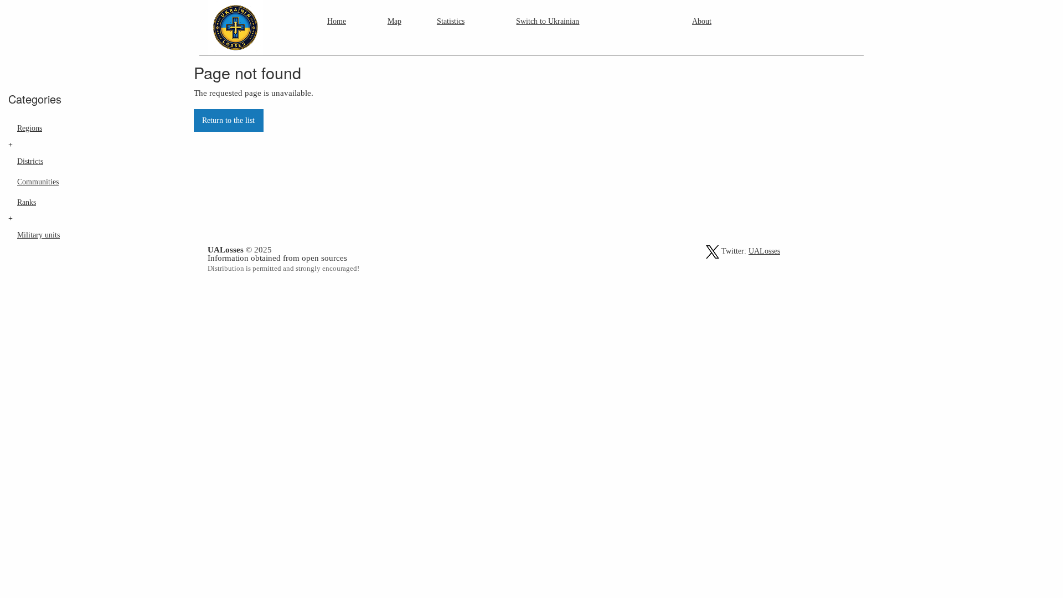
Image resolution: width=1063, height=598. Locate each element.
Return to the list (228, 120)
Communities (38, 181)
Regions (29, 127)
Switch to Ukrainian (547, 21)
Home (336, 21)
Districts (30, 161)
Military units (38, 234)
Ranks (26, 202)
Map (394, 21)
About (701, 21)
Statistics (451, 21)
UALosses (764, 251)
